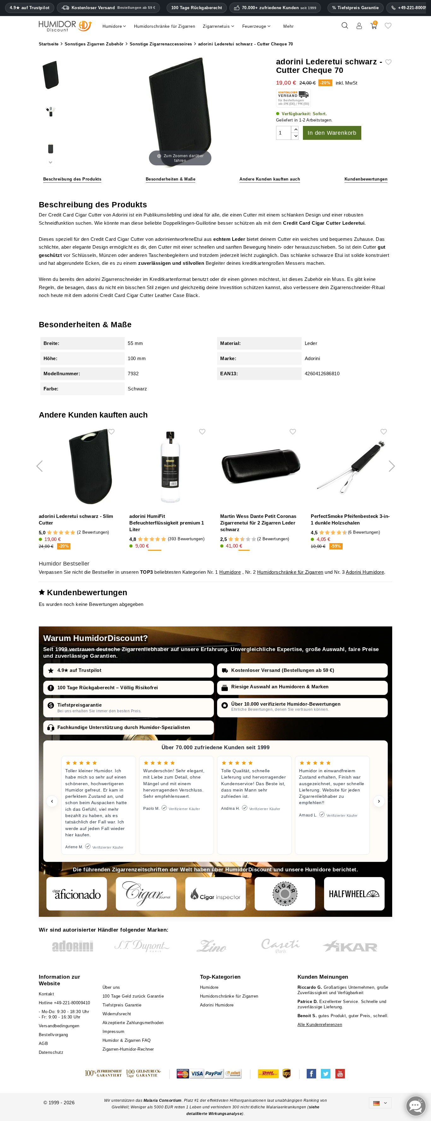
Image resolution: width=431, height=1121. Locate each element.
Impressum (114, 1031)
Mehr (288, 26)
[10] (253, 539)
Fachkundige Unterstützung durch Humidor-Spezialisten (123, 727)
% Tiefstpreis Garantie (355, 7)
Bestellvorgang (53, 1034)
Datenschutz (51, 1052)
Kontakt (46, 994)
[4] (67, 533)
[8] (248, 539)
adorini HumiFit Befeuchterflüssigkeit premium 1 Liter (166, 522)
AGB (43, 1043)
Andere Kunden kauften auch (269, 179)
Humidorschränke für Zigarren (290, 572)
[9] (341, 533)
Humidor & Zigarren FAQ (127, 1040)
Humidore (230, 572)
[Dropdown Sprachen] (380, 1103)
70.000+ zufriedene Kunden (279, 8)
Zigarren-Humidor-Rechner (128, 1049)
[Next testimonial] (379, 801)
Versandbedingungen (59, 1025)
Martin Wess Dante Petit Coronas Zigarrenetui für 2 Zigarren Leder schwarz (258, 522)
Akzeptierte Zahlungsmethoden (133, 1022)
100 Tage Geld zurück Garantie (133, 996)
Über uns (111, 987)
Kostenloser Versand (114, 7)
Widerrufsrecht (117, 1013)
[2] (55, 533)
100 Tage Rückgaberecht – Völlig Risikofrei (107, 687)
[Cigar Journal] (146, 893)
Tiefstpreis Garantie (122, 1005)
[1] (49, 533)
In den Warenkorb (332, 133)
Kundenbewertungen (366, 179)
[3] (61, 533)
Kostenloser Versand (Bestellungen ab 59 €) (282, 670)
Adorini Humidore (365, 572)
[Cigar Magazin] (285, 893)
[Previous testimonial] (52, 801)
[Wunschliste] (388, 28)
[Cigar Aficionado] (76, 893)
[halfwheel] (354, 893)
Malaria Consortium (163, 1100)
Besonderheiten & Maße (171, 179)
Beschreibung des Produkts (72, 179)
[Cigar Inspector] (215, 893)
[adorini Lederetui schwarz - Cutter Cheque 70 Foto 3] (51, 149)
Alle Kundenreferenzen (320, 1024)
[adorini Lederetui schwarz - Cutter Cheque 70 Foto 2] (51, 112)
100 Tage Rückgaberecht (196, 7)
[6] (333, 533)
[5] (72, 533)
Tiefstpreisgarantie (79, 705)
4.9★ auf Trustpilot (30, 8)
